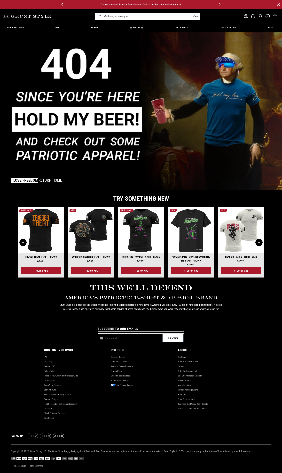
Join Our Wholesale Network (190, 376)
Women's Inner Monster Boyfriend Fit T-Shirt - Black (191, 258)
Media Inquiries (184, 385)
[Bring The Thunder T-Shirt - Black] (141, 230)
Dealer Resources (185, 380)
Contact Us (49, 408)
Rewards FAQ (49, 366)
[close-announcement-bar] (278, 4)
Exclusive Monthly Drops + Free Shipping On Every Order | (141, 4)
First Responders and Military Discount (60, 404)
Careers (181, 366)
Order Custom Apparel (187, 371)
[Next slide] (259, 242)
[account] (267, 16)
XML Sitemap (36, 465)
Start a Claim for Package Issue (57, 394)
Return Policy (49, 371)
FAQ (45, 357)
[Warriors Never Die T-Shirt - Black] (91, 230)
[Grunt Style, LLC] (27, 16)
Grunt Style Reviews (186, 399)
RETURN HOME (50, 180)
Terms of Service (118, 357)
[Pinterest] (48, 436)
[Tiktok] (55, 436)
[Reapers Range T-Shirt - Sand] (241, 230)
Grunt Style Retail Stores (188, 361)
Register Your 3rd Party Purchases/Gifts (61, 376)
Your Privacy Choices (120, 380)
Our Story (182, 357)
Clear (195, 16)
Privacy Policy (116, 371)
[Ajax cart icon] (275, 16)
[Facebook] (29, 436)
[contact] (253, 16)
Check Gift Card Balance (54, 413)
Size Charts (49, 418)
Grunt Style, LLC (38, 451)
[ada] (246, 16)
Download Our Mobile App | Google (193, 404)
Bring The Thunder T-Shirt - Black (141, 256)
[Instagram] (42, 436)
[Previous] (62, 4)
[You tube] (61, 436)
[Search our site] (100, 16)
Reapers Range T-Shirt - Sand (241, 256)
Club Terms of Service (120, 361)
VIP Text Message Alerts (188, 390)
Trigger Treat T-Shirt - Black (41, 256)
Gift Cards (182, 394)
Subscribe (173, 338)
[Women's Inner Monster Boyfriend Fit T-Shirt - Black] (191, 230)
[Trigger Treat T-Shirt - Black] (41, 230)
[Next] (219, 4)
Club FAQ (48, 361)
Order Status (49, 380)
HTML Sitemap (18, 465)
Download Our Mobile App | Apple (192, 408)
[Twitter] (35, 436)
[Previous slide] (23, 242)
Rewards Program (51, 399)
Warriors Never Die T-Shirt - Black (91, 256)
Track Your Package (52, 385)
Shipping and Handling (120, 376)
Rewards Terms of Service (122, 366)
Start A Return (50, 390)
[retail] (260, 16)
